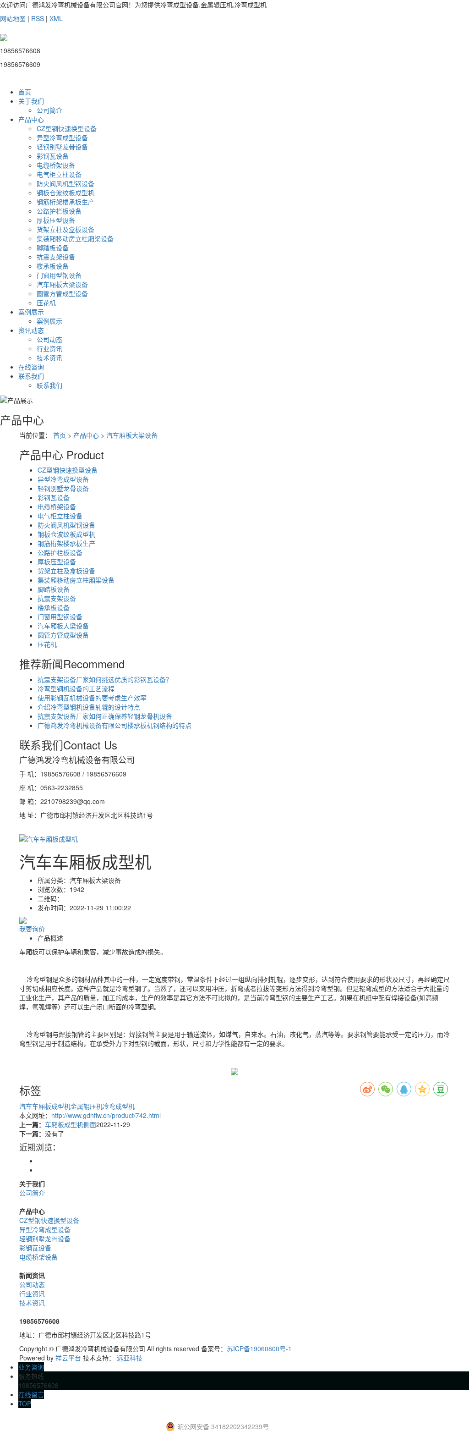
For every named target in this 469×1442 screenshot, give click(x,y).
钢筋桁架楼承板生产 (65, 201)
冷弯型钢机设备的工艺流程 (76, 688)
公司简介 (49, 110)
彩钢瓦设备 (53, 155)
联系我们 (31, 375)
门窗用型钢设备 (59, 275)
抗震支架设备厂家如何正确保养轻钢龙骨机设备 (105, 716)
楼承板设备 (53, 265)
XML (56, 18)
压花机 (46, 302)
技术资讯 (49, 357)
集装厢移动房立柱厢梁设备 (75, 238)
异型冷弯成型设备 (62, 137)
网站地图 (13, 18)
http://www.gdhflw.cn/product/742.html (106, 1115)
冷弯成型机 (119, 1106)
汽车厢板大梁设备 (62, 284)
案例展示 (31, 311)
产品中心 (31, 119)
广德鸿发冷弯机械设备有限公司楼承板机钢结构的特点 (114, 725)
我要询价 (32, 928)
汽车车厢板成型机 (45, 1106)
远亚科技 (129, 1357)
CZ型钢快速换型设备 (67, 128)
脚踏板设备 (53, 247)
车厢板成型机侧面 (70, 1124)
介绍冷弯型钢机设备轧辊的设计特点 (89, 706)
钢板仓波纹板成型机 (65, 192)
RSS (37, 18)
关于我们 (31, 100)
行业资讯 (49, 348)
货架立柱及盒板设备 (65, 229)
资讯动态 (31, 330)
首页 (24, 91)
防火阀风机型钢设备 (65, 183)
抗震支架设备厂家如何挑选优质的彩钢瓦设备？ (105, 679)
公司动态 (49, 339)
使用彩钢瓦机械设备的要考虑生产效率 (92, 697)
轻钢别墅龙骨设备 (62, 146)
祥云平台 (68, 1357)
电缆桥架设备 (56, 165)
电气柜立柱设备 (59, 174)
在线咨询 (31, 366)
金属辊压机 (87, 1106)
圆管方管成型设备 (62, 293)
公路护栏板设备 (59, 210)
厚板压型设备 (56, 220)
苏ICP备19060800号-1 (259, 1348)
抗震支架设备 (56, 256)
